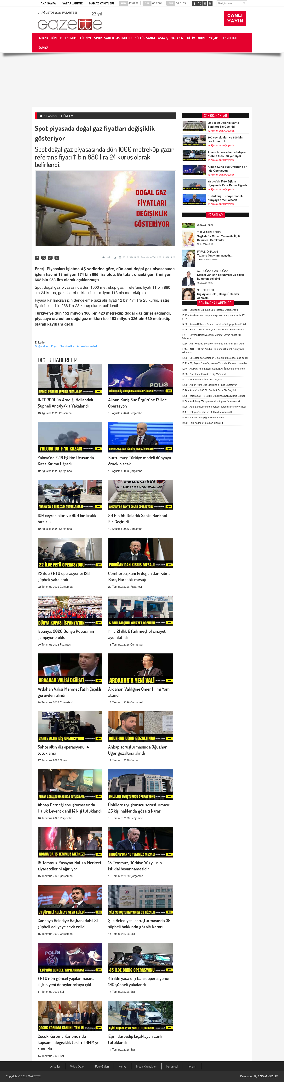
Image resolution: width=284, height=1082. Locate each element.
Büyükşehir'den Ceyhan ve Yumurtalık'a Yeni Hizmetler (214, 363)
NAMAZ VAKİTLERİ (101, 3)
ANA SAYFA (48, 3)
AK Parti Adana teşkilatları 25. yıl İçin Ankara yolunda (213, 368)
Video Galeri (77, 1066)
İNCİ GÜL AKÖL (207, 294)
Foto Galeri (102, 1066)
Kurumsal (172, 1066)
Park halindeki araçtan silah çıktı (202, 422)
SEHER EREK (205, 275)
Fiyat (54, 346)
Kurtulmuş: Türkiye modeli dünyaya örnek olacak (225, 198)
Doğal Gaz (41, 346)
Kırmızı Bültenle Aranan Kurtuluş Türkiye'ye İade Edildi (214, 324)
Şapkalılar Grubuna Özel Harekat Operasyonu (210, 309)
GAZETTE (34, 1076)
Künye (122, 1066)
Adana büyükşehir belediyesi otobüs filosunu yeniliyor (227, 154)
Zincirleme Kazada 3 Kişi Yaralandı (204, 374)
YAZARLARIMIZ (72, 3)
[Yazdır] (104, 257)
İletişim (192, 1066)
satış (164, 300)
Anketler (55, 1066)
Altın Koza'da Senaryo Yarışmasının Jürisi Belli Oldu (213, 343)
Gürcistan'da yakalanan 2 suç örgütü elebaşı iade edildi (215, 357)
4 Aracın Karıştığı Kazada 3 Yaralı (203, 417)
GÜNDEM (67, 116)
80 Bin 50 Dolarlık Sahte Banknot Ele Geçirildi (223, 124)
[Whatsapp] (56, 258)
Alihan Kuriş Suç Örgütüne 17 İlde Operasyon (227, 168)
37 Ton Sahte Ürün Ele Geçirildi (202, 379)
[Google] (50, 258)
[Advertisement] (142, 80)
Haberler (51, 116)
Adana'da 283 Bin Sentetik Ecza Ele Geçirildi (209, 390)
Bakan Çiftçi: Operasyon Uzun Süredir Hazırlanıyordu (213, 329)
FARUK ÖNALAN (207, 236)
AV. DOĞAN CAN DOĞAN (213, 256)
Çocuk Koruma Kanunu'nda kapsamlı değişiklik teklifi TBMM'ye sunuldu (68, 1042)
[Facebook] (37, 258)
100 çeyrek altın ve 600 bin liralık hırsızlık (225, 139)
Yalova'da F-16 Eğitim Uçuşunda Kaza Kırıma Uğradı (227, 183)
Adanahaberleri (87, 346)
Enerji (41, 268)
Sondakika (67, 346)
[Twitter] (43, 258)
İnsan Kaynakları (146, 1066)
